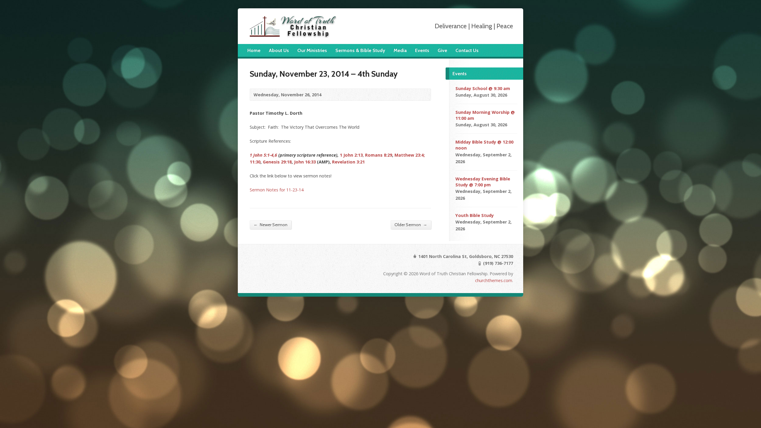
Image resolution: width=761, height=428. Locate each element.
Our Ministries (312, 50)
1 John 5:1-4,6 (263, 155)
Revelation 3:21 (348, 162)
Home (253, 50)
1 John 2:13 (351, 155)
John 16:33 (305, 162)
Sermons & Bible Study (360, 50)
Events (422, 50)
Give (442, 50)
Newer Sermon (270, 224)
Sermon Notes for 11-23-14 (277, 190)
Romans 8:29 (378, 155)
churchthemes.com (493, 280)
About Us (279, 50)
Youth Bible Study (474, 215)
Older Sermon (410, 224)
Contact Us (467, 50)
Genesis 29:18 (277, 162)
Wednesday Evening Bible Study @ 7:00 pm (482, 182)
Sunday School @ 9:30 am (482, 88)
